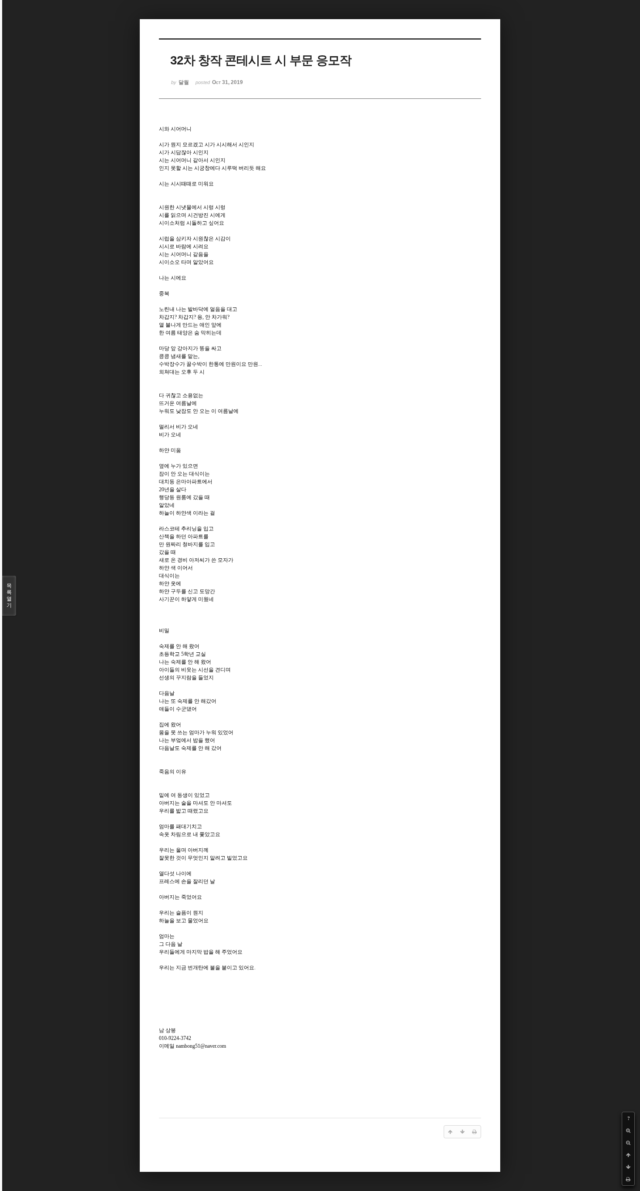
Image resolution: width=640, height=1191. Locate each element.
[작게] (628, 1143)
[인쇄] (628, 1179)
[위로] (628, 1155)
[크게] (628, 1130)
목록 (9, 595)
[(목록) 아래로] (628, 1167)
